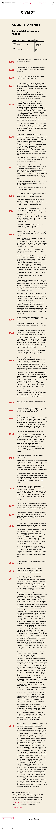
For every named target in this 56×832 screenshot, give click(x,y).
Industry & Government (43, 2)
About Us (35, 3)
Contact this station (17, 807)
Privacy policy (5, 818)
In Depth (24, 3)
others (28, 803)
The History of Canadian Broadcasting (15, 828)
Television (26, 2)
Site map (11, 818)
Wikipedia (21, 803)
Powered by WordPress (30, 828)
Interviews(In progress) (44, 3)
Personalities (33, 2)
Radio (21, 2)
